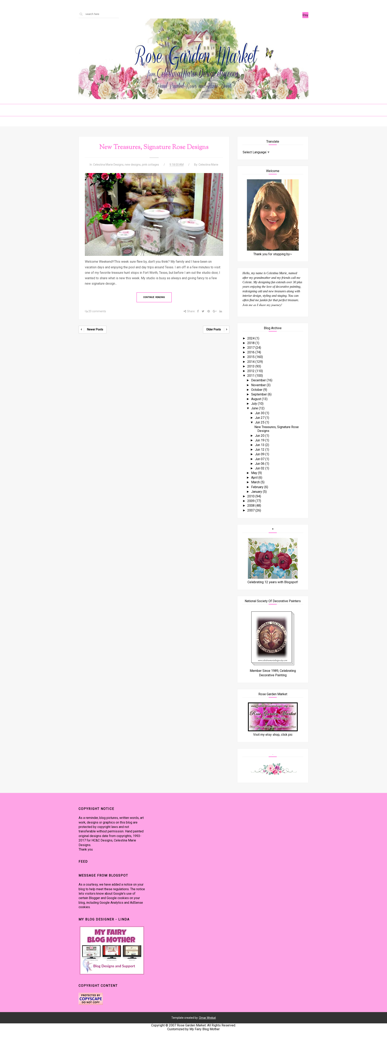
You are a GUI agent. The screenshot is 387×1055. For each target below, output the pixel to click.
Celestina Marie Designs (108, 164)
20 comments (97, 311)
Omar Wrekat (207, 1017)
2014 (251, 362)
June (255, 408)
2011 (251, 376)
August (256, 399)
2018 (251, 343)
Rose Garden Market (191, 1025)
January (257, 492)
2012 (251, 371)
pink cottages (150, 164)
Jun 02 (260, 468)
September (259, 394)
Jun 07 (260, 459)
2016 (251, 352)
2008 (251, 505)
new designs (133, 164)
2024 (251, 338)
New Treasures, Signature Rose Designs (154, 147)
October (257, 390)
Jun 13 (260, 445)
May (254, 473)
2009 (251, 501)
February (257, 487)
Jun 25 (260, 422)
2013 (251, 366)
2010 (251, 496)
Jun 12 (260, 449)
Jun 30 (260, 413)
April (254, 477)
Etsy (305, 15)
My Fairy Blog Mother (204, 1029)
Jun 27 (260, 418)
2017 (251, 348)
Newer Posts (95, 329)
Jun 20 (260, 436)
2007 (251, 510)
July (254, 404)
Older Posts (213, 329)
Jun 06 (260, 464)
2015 (251, 357)
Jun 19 (260, 440)
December (259, 380)
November (259, 385)
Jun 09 (260, 454)
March (256, 482)
